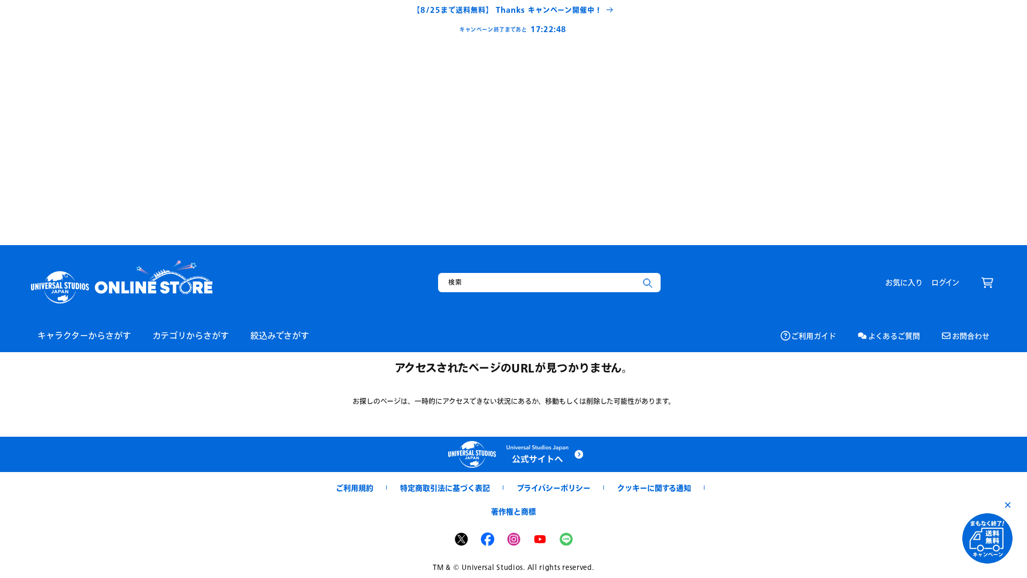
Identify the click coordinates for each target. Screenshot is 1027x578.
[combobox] (549, 282)
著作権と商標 (513, 511)
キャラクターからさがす (84, 335)
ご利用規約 (354, 488)
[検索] (647, 283)
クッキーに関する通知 (654, 488)
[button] (987, 282)
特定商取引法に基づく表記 (445, 488)
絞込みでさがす (279, 335)
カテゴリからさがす (190, 335)
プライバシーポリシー (554, 488)
